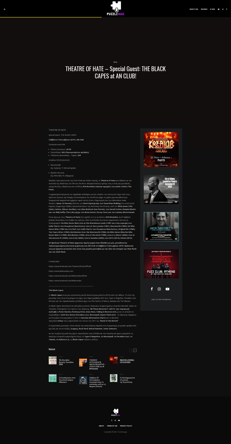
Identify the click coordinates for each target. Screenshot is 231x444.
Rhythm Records (57, 173)
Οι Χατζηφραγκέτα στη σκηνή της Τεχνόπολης (127, 379)
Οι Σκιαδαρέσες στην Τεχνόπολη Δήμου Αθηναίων (67, 379)
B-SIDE (212, 9)
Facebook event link (57, 144)
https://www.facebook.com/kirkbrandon (65, 280)
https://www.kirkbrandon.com (61, 271)
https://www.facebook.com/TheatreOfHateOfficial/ (70, 266)
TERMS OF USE (112, 426)
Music (115, 62)
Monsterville (56, 165)
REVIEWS (204, 9)
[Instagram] (223, 8)
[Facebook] (227, 8)
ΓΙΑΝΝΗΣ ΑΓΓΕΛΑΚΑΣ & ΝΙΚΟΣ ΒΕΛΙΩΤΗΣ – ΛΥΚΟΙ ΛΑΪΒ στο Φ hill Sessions (97, 364)
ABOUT (101, 426)
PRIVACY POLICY (126, 426)
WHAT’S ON (194, 9)
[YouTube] (218, 8)
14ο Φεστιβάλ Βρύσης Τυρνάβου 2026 (66, 362)
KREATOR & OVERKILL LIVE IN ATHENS (127, 361)
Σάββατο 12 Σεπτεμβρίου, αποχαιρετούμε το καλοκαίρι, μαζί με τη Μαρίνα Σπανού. (97, 381)
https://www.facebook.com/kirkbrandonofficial (68, 276)
